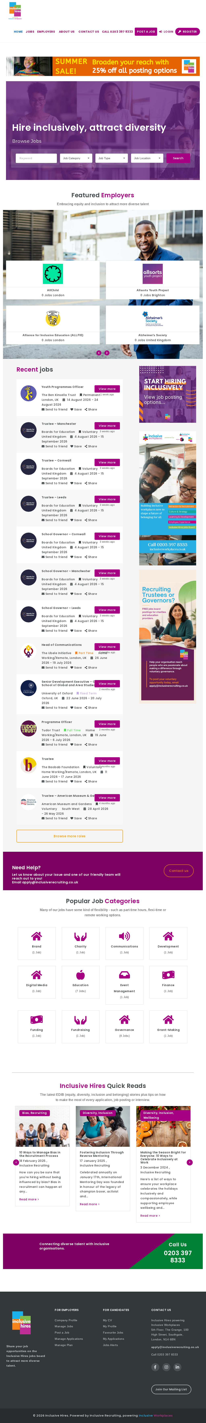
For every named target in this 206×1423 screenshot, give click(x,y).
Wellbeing (91, 1118)
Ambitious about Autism (152, 290)
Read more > (29, 1204)
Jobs (30, 32)
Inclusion (45, 1113)
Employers (46, 32)
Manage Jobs (64, 1326)
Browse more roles (70, 836)
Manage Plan (64, 1345)
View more (107, 389)
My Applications (113, 1338)
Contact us (88, 32)
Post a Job (146, 32)
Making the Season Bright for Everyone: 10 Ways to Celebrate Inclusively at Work (103, 1157)
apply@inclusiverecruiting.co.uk (175, 1347)
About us (67, 32)
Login (168, 32)
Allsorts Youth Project (53, 290)
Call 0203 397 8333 (117, 32)
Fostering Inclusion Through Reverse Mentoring (41, 1154)
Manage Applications (69, 1338)
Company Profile (66, 1320)
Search (178, 158)
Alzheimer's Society (53, 335)
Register (189, 32)
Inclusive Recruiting (34, 1165)
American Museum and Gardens (153, 335)
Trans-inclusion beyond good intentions (159, 1154)
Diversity (29, 1113)
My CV (107, 1320)
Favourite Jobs (113, 1332)
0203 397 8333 (178, 1257)
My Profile (110, 1326)
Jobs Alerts (110, 1345)
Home (18, 32)
